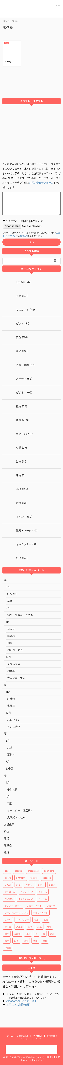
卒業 (9, 601)
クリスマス (13, 663)
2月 (8, 608)
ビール (8, 919)
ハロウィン (13, 719)
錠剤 (26, 940)
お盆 (9, 747)
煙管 (49, 926)
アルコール (10, 891)
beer (7, 871)
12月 (8, 656)
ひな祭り (12, 594)
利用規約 (24, 236)
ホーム (10, 1036)
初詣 (9, 642)
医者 (46, 919)
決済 (30, 926)
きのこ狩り (13, 726)
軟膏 (7, 940)
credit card (33, 871)
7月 (8, 761)
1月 (7, 622)
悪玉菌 (19, 926)
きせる (29, 884)
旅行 (6, 852)
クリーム (42, 898)
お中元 (9, 768)
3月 (8, 587)
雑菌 (35, 940)
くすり (40, 884)
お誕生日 (9, 824)
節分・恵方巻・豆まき (20, 615)
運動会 (8, 845)
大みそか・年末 (16, 677)
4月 (8, 796)
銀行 (16, 940)
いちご (8, 884)
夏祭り (11, 754)
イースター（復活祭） (20, 810)
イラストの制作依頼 (18, 1004)
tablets (34, 877)
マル (36, 919)
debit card (49, 871)
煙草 (7, 933)
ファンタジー (22, 919)
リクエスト (38, 1036)
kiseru (8, 877)
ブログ (38, 1039)
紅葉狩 (11, 698)
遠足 (6, 838)
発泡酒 (17, 933)
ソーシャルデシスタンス (16, 912)
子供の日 (12, 789)
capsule (18, 871)
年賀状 (11, 635)
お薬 (18, 884)
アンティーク (27, 891)
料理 (6, 831)
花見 (9, 803)
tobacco (47, 877)
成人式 (11, 628)
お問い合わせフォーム (41, 182)
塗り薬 (8, 926)
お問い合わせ (23, 1036)
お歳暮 (11, 670)
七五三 (11, 705)
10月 (8, 712)
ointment (20, 877)
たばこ (52, 884)
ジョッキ (51, 905)
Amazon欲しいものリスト (21, 1000)
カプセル (9, 898)
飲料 (45, 940)
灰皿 (39, 926)
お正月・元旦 (15, 649)
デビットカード (40, 912)
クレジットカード (13, 905)
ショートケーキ (34, 905)
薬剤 (52, 933)
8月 (8, 740)
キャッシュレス (25, 898)
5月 (8, 782)
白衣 (28, 933)
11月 (8, 691)
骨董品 (8, 947)
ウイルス (42, 891)
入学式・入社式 (16, 817)
